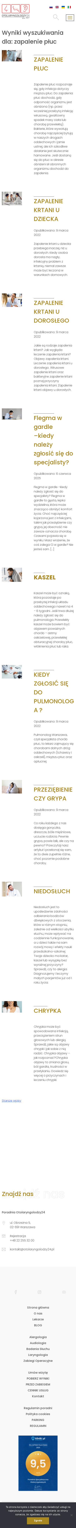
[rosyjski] (51, 7)
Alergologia (38, 1337)
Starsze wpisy (11, 1101)
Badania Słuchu (38, 1349)
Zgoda (38, 1520)
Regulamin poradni (38, 1408)
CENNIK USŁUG (38, 1390)
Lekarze (38, 1319)
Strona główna (38, 1307)
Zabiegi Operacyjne (38, 1361)
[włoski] (69, 7)
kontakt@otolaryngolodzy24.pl (32, 1249)
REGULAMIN (38, 1426)
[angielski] (57, 7)
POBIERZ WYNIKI (38, 1378)
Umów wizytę (38, 1372)
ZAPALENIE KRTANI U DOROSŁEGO (51, 312)
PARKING (38, 1420)
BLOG (38, 1325)
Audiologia (38, 1343)
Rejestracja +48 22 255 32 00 (22, 1238)
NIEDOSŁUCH (52, 891)
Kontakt (38, 1396)
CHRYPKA (47, 1010)
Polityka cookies (38, 1414)
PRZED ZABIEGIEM (38, 1384)
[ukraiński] (63, 7)
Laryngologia (38, 1355)
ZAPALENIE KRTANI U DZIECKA (48, 210)
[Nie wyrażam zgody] (71, 1515)
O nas (38, 1313)
